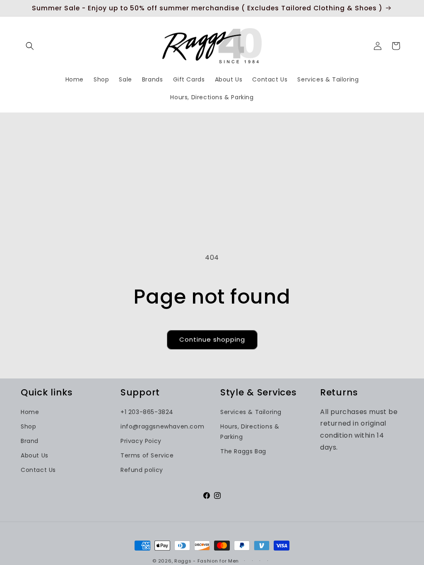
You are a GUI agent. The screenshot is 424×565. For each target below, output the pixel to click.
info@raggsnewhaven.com (162, 426)
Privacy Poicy (140, 441)
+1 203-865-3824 (146, 412)
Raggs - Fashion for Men (206, 561)
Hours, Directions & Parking (249, 431)
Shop (28, 426)
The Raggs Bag (243, 451)
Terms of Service (147, 455)
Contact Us (38, 470)
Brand (30, 441)
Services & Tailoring (251, 412)
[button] (30, 46)
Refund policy (141, 470)
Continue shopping (212, 339)
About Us (34, 455)
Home (30, 412)
